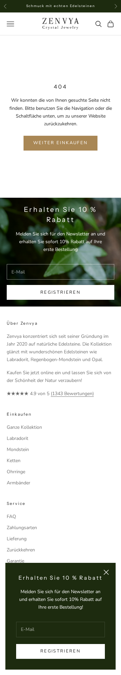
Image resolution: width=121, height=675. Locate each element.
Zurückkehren (21, 550)
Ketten (14, 460)
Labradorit (17, 438)
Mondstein (18, 449)
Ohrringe (16, 472)
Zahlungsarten (22, 527)
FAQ (11, 516)
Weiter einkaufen (60, 143)
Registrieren (60, 651)
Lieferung (17, 539)
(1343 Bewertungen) (72, 393)
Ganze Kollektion (24, 427)
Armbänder (18, 483)
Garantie (15, 561)
